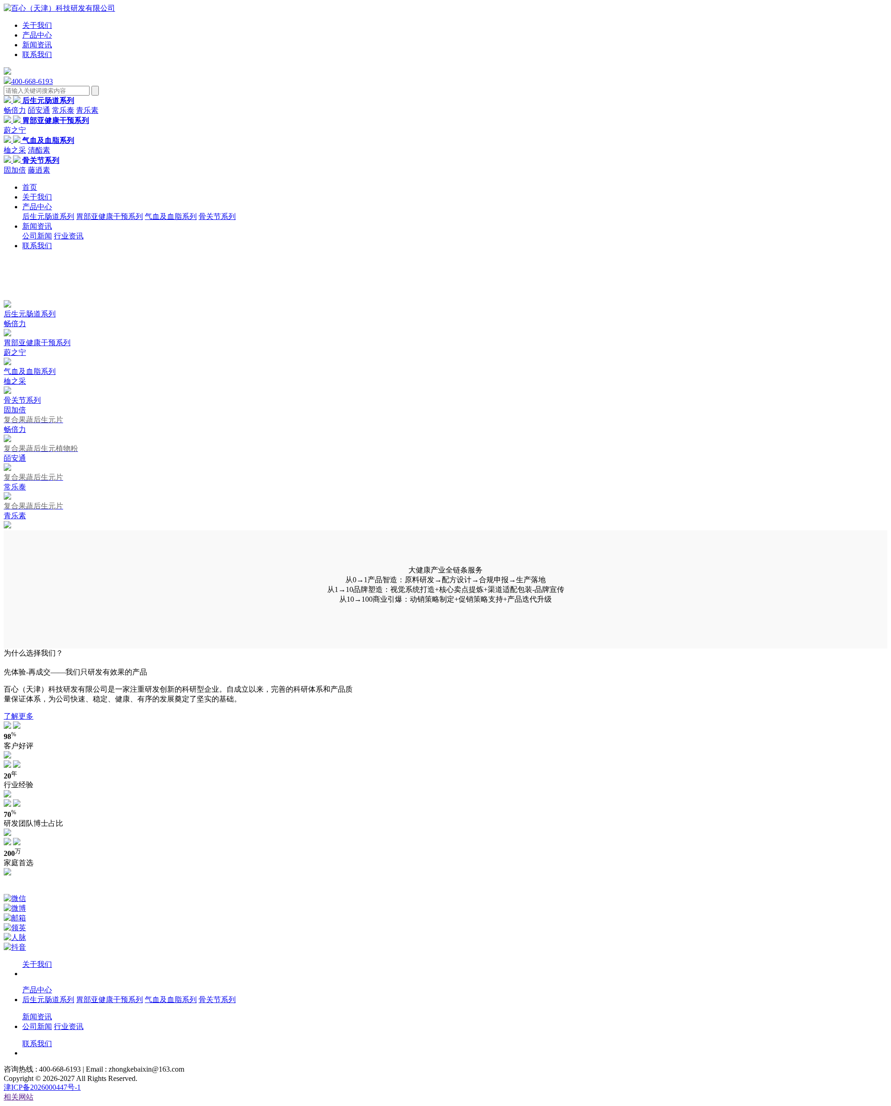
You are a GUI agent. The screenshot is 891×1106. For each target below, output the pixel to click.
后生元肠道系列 (48, 216)
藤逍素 (39, 170)
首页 (29, 187)
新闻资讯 (37, 45)
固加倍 (15, 170)
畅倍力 (15, 110)
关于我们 (37, 25)
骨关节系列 (217, 216)
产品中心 (37, 35)
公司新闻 (37, 236)
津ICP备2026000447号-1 (42, 1087)
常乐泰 (63, 110)
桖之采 (15, 150)
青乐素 (87, 110)
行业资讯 (69, 236)
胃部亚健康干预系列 (109, 216)
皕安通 (39, 110)
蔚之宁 (15, 130)
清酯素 (39, 150)
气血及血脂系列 (171, 216)
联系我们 (37, 54)
